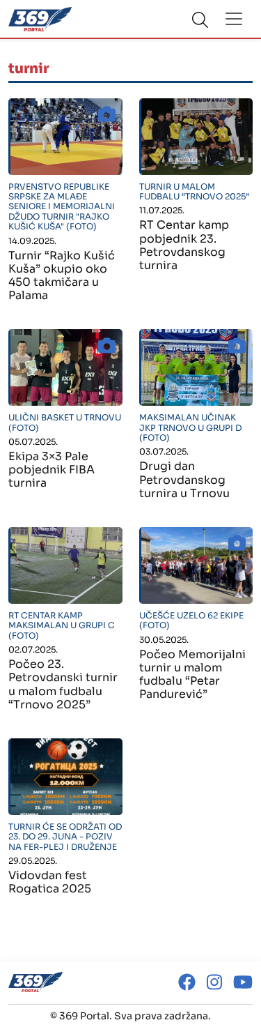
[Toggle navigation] (234, 19)
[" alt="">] (65, 136)
